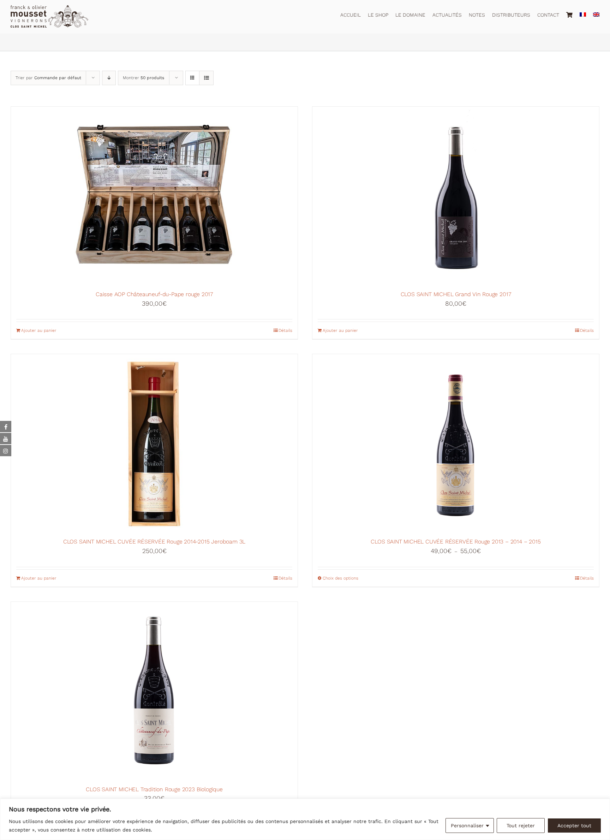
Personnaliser (467, 825)
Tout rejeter (521, 825)
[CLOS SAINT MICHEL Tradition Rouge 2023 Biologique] (154, 690)
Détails (285, 330)
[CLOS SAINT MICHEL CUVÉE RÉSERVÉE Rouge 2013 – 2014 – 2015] (455, 442)
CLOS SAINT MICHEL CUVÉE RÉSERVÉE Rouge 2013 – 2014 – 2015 (455, 541)
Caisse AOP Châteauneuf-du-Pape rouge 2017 (154, 294)
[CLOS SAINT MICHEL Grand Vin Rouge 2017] (455, 195)
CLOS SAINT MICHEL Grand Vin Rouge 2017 (456, 294)
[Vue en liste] (206, 78)
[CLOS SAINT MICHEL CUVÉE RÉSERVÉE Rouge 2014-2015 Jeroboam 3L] (154, 442)
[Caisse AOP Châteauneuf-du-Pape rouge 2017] (154, 195)
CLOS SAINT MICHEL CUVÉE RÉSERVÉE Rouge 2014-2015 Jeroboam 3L (154, 541)
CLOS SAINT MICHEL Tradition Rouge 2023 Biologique (154, 789)
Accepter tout (574, 825)
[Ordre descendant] (109, 78)
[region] (305, 819)
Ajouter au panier (38, 330)
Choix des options (340, 578)
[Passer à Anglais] (596, 13)
